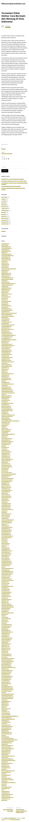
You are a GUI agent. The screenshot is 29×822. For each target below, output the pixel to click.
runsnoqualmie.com (5, 680)
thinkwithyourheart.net (6, 360)
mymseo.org (4, 784)
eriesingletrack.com (5, 382)
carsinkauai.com (4, 757)
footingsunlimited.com (6, 679)
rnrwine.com (4, 776)
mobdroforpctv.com (5, 456)
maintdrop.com (4, 298)
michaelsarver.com (5, 404)
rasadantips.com (4, 262)
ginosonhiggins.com (5, 558)
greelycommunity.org (5, 508)
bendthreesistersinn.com (6, 574)
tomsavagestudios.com (6, 419)
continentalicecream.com (6, 490)
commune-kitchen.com (6, 497)
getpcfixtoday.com (5, 291)
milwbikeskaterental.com (6, 562)
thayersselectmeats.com (6, 626)
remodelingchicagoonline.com (7, 694)
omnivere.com (4, 261)
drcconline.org (4, 598)
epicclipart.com (4, 295)
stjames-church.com (5, 515)
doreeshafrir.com (4, 518)
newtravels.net (4, 271)
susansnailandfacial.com (6, 655)
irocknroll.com (4, 363)
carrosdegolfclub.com (5, 338)
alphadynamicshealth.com (6, 763)
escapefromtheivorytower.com (7, 345)
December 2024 (4, 221)
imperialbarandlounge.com (7, 357)
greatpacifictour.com (5, 589)
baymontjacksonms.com (6, 564)
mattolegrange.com (5, 549)
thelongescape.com (5, 547)
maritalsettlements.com (6, 561)
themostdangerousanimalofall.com (8, 474)
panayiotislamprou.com (6, 308)
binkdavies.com (4, 493)
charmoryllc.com (4, 469)
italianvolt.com (4, 372)
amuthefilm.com (4, 499)
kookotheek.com (5, 307)
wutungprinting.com (5, 559)
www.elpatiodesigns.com (6, 732)
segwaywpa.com (4, 629)
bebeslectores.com (5, 330)
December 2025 (4, 210)
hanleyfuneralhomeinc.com (7, 389)
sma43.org (3, 692)
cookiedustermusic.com (6, 578)
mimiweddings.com (5, 792)
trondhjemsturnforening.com (7, 741)
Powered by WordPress (15, 819)
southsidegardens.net (6, 722)
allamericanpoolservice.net (7, 416)
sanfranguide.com (5, 468)
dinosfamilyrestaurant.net (6, 333)
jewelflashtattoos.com (6, 289)
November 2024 (4, 223)
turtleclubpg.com (5, 587)
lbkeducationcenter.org (6, 429)
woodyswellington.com (6, 729)
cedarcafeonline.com (5, 257)
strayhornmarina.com (6, 485)
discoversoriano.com (5, 463)
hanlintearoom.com (5, 766)
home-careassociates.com (6, 438)
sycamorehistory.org (5, 713)
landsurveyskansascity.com (7, 676)
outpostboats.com (5, 450)
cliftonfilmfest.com (5, 355)
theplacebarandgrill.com (6, 599)
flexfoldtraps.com (5, 668)
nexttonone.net (4, 651)
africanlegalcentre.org (6, 505)
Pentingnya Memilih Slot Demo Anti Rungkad (11, 186)
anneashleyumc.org (5, 674)
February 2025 (4, 218)
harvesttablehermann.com (7, 336)
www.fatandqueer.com (6, 673)
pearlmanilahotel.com (6, 296)
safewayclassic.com (5, 276)
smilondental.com (5, 398)
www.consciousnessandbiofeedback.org (9, 716)
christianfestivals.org (5, 552)
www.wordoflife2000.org (6, 364)
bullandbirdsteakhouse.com (7, 688)
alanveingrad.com (5, 556)
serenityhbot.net (4, 652)
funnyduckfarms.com (5, 767)
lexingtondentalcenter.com (7, 410)
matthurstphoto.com (5, 753)
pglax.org (3, 567)
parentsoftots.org (5, 636)
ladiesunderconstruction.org (7, 329)
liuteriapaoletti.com (5, 570)
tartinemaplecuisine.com (6, 537)
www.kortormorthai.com (6, 671)
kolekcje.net (3, 426)
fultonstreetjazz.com (5, 319)
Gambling (3, 148)
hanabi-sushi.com (5, 704)
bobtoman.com (4, 299)
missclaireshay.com (5, 243)
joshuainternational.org (6, 654)
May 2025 (3, 212)
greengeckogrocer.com (6, 406)
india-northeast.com (5, 348)
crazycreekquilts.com (5, 491)
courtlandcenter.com (5, 593)
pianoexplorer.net (5, 720)
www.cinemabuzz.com (6, 708)
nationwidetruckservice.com (7, 586)
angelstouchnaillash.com (6, 395)
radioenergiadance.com (6, 305)
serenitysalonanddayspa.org (7, 255)
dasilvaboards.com (5, 482)
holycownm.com (4, 584)
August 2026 (4, 197)
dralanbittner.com (5, 376)
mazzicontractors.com (6, 725)
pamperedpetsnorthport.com (7, 384)
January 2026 (4, 208)
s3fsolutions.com (5, 342)
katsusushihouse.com (6, 506)
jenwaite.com (4, 769)
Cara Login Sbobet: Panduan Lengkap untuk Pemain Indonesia (21, 811)
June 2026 (3, 201)
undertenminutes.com (6, 260)
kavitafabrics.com (5, 581)
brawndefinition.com (5, 488)
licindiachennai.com (5, 249)
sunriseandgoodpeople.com (7, 571)
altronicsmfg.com (5, 265)
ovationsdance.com (5, 423)
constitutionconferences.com (7, 612)
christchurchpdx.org (5, 494)
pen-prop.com (4, 657)
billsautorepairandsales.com (7, 745)
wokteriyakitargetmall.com (7, 409)
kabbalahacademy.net (6, 397)
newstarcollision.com (5, 400)
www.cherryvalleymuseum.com (7, 324)
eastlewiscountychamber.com (7, 478)
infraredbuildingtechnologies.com (8, 335)
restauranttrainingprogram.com (8, 415)
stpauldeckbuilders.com (6, 677)
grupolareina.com (5, 323)
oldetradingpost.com (5, 327)
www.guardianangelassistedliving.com (9, 739)
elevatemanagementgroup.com (8, 770)
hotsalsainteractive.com (6, 254)
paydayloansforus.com (6, 273)
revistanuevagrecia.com (6, 513)
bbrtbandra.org (4, 292)
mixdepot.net (4, 710)
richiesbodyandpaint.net (6, 248)
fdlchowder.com (4, 685)
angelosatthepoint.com (6, 604)
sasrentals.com (4, 401)
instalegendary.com (5, 282)
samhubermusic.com (5, 798)
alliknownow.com (5, 477)
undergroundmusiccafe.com (7, 797)
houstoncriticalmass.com (6, 472)
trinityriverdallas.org (5, 431)
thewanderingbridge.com (6, 530)
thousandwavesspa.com (6, 592)
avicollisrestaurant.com (6, 596)
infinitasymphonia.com (6, 503)
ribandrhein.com (4, 425)
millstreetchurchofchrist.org (7, 759)
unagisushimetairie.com (6, 288)
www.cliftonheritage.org (6, 691)
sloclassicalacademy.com (6, 481)
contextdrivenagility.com (6, 522)
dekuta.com (3, 707)
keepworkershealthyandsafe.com (8, 283)
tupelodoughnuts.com (6, 387)
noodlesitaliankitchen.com (6, 285)
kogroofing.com (4, 302)
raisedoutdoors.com (5, 358)
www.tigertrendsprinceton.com (7, 658)
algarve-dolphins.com (5, 555)
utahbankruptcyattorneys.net (7, 361)
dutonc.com (3, 546)
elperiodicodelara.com (6, 246)
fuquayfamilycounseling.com (7, 779)
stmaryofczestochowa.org (6, 527)
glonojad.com (4, 512)
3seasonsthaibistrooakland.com (8, 434)
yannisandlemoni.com (6, 378)
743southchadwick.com (6, 347)
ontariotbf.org (4, 280)
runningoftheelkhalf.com (6, 663)
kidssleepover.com (5, 270)
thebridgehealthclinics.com (7, 632)
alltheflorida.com (5, 754)
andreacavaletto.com (5, 440)
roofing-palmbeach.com (6, 350)
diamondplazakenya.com (6, 742)
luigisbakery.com (4, 702)
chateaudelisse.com (5, 311)
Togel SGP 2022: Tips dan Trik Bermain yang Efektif (12, 179)
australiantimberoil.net (6, 332)
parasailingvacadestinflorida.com (8, 760)
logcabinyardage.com (5, 640)
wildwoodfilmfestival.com (6, 314)
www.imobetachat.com (6, 643)
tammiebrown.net (5, 544)
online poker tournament (6, 153)
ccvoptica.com (4, 699)
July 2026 (3, 199)
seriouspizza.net (4, 617)
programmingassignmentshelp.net (8, 268)
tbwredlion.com (4, 744)
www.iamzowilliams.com (6, 717)
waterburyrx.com (5, 601)
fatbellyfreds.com (5, 730)
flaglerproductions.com (6, 487)
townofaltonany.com (5, 565)
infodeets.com (4, 252)
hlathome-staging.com (6, 407)
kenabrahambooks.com (6, 496)
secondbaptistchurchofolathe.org (8, 782)
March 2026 (4, 204)
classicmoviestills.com (5, 460)
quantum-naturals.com (6, 747)
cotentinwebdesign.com (6, 326)
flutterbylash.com (5, 764)
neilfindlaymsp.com (5, 595)
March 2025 (4, 216)
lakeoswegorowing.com (6, 778)
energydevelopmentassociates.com (8, 339)
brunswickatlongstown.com (7, 536)
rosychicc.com (4, 448)
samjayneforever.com (5, 751)
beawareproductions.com (6, 521)
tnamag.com (4, 623)
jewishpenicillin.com (5, 418)
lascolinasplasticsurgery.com (7, 689)
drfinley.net (3, 773)
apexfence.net (4, 800)
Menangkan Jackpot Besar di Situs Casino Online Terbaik (13, 181)
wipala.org (3, 446)
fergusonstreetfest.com (6, 750)
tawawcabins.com (5, 367)
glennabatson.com (5, 484)
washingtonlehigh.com (6, 701)
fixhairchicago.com (5, 609)
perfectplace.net (4, 432)
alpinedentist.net (5, 304)
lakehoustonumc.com (6, 648)
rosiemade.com (4, 385)
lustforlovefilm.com (5, 500)
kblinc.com (3, 381)
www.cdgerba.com (5, 736)
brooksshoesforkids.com (6, 624)
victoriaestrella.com (5, 590)
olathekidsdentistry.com (6, 388)
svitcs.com (3, 615)
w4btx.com (3, 394)
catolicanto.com (4, 428)
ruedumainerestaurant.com (7, 509)
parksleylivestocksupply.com (7, 441)
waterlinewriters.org (5, 633)
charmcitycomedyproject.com (7, 519)
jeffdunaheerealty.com (6, 664)
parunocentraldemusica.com (7, 738)
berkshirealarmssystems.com (7, 373)
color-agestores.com (5, 444)
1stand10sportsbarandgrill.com (8, 392)
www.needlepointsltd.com (6, 686)
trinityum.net (4, 723)
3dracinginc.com (4, 471)
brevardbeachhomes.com (6, 344)
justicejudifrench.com (5, 528)
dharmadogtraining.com (6, 787)
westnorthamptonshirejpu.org (7, 316)
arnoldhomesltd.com (5, 353)
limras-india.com (4, 245)
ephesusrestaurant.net (6, 728)
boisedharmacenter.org (6, 443)
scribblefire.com (4, 435)
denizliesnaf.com (4, 611)
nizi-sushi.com (4, 540)
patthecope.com (4, 614)
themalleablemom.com (6, 531)
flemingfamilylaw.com (6, 775)
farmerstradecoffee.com (6, 639)
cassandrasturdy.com (5, 457)
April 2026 (3, 202)
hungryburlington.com (6, 534)
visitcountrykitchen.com (6, 553)
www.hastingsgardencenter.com (8, 719)
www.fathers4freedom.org (6, 660)
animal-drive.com (5, 621)
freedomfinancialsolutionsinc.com (8, 667)
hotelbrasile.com (4, 317)
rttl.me (2, 789)
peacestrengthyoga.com (6, 665)
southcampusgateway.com (7, 310)
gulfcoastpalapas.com (6, 630)
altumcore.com (4, 620)
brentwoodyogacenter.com (7, 695)
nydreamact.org (4, 286)
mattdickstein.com (5, 645)
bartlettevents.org (5, 320)
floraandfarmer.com (5, 341)
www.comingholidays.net (6, 466)
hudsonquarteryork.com (6, 733)
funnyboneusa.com (5, 577)
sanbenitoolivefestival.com (7, 459)
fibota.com (3, 735)
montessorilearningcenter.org (7, 748)
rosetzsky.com (4, 511)
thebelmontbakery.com (6, 274)
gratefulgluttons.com (5, 454)
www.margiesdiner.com (6, 683)
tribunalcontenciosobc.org (7, 479)
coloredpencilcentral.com (6, 354)
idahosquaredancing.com (6, 366)
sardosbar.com (4, 370)
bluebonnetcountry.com (6, 294)
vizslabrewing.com (5, 375)
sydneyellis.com (4, 412)
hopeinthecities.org (5, 453)
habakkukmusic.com (5, 649)
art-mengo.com (4, 541)
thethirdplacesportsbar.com (7, 726)
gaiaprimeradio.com (5, 543)
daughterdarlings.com (6, 251)
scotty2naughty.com (5, 516)
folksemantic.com (5, 369)
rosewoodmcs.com (5, 711)
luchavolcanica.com (5, 583)
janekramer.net (4, 539)
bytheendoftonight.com (6, 451)
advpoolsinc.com (5, 602)
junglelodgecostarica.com (6, 550)
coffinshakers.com (5, 525)
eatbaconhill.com (5, 267)
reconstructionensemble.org (7, 580)
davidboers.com (4, 642)
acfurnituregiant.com (5, 258)
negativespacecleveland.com (7, 568)
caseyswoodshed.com (6, 608)
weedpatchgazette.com (6, 379)
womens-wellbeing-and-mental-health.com (10, 420)
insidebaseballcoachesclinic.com (8, 756)
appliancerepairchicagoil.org (7, 279)
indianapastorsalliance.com (7, 605)
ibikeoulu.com (4, 524)
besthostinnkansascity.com (7, 794)
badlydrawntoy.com (5, 646)
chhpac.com (3, 785)
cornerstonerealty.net (5, 714)
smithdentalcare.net (5, 795)
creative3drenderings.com (6, 637)
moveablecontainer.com (6, 322)
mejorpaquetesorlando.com (7, 391)
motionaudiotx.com (5, 788)
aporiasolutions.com (5, 627)
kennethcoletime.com (6, 533)
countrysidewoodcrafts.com (7, 277)
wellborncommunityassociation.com (9, 313)
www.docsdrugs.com (5, 682)
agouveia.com (4, 781)
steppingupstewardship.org (7, 698)
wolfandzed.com (4, 705)
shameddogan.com (5, 635)
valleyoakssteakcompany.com (7, 606)
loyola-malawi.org (5, 447)
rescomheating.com (5, 791)
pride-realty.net (4, 761)
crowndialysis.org (5, 413)
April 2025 (3, 214)
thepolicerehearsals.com (6, 475)
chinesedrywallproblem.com (7, 572)
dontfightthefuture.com (6, 351)
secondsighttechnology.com (7, 403)
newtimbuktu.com (5, 264)
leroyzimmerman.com (6, 772)
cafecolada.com (4, 462)
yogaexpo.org (4, 437)
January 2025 (4, 220)
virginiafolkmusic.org (5, 422)
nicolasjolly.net (4, 502)
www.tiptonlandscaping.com (7, 696)
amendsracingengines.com (7, 670)
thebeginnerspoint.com (6, 465)
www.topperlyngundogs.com (7, 661)
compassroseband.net (6, 618)
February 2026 (4, 206)
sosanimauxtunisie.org (6, 301)
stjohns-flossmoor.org (6, 575)
